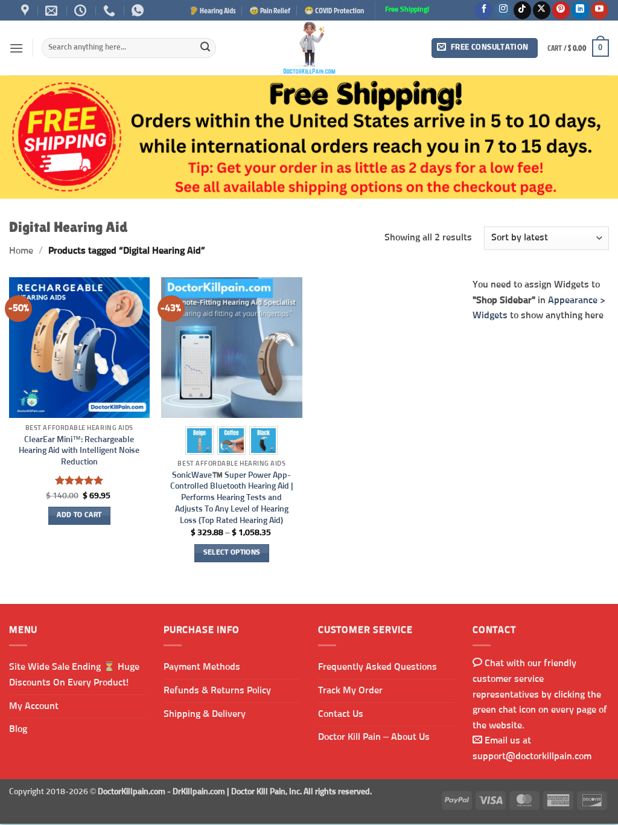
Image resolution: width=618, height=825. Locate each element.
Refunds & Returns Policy (217, 690)
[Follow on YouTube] (599, 10)
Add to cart (79, 515)
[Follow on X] (541, 10)
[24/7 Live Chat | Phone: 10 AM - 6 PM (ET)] (81, 10)
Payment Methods (202, 667)
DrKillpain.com (199, 792)
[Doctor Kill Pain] (309, 48)
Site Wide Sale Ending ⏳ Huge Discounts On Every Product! (74, 674)
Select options (232, 552)
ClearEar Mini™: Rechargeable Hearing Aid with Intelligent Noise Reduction (79, 450)
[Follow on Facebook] (483, 10)
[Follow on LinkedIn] (580, 10)
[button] (16, 48)
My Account (34, 706)
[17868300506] (139, 10)
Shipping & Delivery (205, 714)
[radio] (199, 440)
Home (21, 250)
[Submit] (205, 48)
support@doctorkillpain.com (532, 756)
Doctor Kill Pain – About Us (374, 737)
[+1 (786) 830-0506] (110, 10)
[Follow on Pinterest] (561, 10)
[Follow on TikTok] (522, 10)
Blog (18, 729)
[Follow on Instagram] (503, 10)
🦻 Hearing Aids (212, 10)
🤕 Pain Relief (269, 10)
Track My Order (350, 690)
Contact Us (340, 714)
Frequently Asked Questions (377, 667)
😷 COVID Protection (334, 10)
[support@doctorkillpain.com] (52, 10)
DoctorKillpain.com (131, 792)
